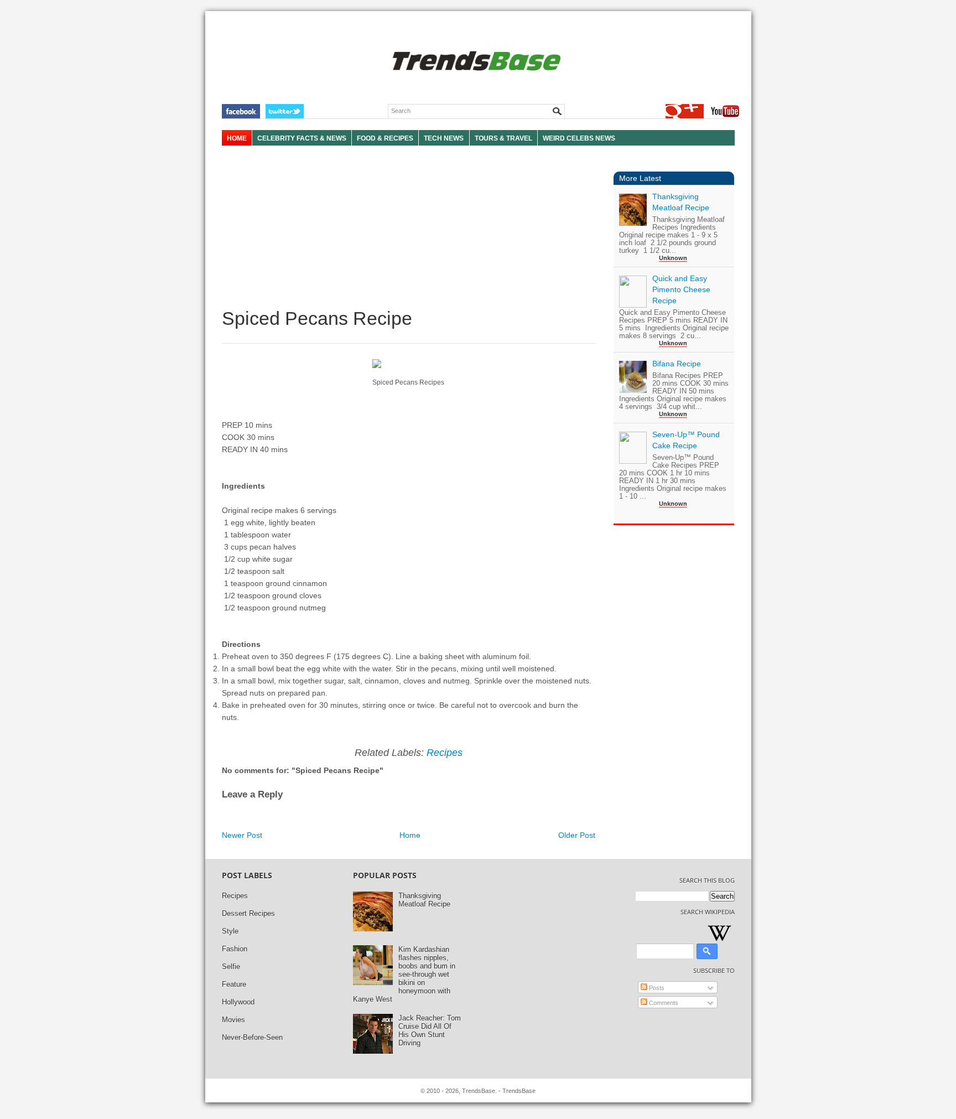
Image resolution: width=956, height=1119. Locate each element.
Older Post (576, 835)
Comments (662, 1002)
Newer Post (242, 835)
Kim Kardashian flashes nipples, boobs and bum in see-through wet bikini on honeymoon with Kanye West (404, 974)
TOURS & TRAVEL (503, 138)
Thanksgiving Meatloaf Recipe (424, 900)
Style (230, 931)
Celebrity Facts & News (301, 138)
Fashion (234, 949)
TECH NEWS (444, 138)
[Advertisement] (408, 226)
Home (409, 835)
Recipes (445, 752)
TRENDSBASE (475, 62)
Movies (233, 1020)
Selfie (231, 966)
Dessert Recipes (248, 913)
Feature (234, 984)
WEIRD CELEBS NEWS (579, 138)
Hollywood (238, 1002)
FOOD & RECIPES (385, 138)
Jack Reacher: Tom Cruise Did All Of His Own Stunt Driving (429, 1030)
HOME (237, 138)
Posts (655, 988)
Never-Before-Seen (252, 1037)
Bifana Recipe (676, 363)
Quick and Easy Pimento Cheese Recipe (681, 289)
